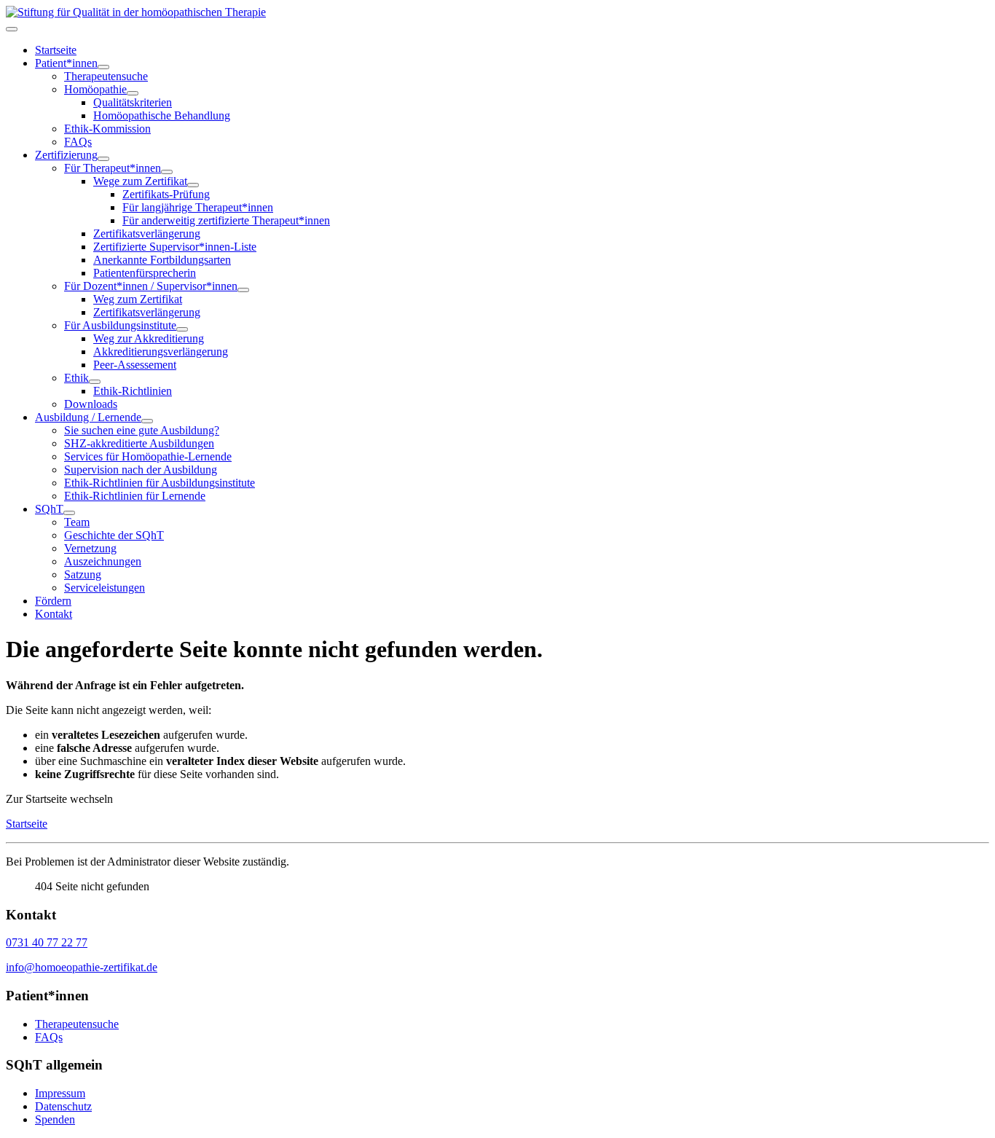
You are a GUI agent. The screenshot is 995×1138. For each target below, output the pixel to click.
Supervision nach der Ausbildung (140, 469)
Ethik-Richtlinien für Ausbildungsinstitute (159, 482)
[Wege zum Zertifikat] (193, 185)
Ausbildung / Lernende (88, 417)
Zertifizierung (66, 155)
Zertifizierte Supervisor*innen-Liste (174, 246)
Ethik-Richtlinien (132, 391)
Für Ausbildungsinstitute (120, 325)
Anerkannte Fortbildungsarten (162, 260)
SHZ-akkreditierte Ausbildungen (139, 443)
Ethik (76, 378)
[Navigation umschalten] (11, 29)
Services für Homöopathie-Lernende (148, 456)
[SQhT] (69, 513)
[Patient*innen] (103, 67)
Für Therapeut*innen (112, 168)
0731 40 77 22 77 (46, 942)
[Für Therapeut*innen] (167, 172)
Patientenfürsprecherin (144, 273)
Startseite (55, 50)
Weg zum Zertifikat (137, 299)
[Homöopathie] (132, 93)
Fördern (53, 600)
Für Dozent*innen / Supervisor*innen (150, 286)
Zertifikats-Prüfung (166, 194)
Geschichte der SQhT (114, 535)
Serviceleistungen (104, 587)
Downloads (90, 404)
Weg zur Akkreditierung (148, 338)
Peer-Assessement (134, 364)
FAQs (78, 142)
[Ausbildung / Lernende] (147, 421)
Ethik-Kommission (107, 128)
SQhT (49, 509)
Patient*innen (66, 63)
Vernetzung (90, 548)
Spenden (55, 1119)
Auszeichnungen (102, 561)
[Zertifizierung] (103, 159)
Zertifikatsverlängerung (146, 233)
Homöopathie (95, 89)
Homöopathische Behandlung (161, 115)
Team (77, 522)
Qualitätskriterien (132, 102)
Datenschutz (63, 1106)
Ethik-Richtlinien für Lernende (134, 496)
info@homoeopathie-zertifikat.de (81, 967)
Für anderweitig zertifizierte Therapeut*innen (226, 220)
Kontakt (53, 614)
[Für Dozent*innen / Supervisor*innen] (243, 290)
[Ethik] (95, 382)
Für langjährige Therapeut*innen (197, 207)
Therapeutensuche (106, 76)
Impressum (60, 1093)
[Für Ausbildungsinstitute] (182, 329)
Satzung (82, 574)
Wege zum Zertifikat (140, 181)
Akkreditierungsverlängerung (160, 351)
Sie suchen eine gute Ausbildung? (141, 430)
